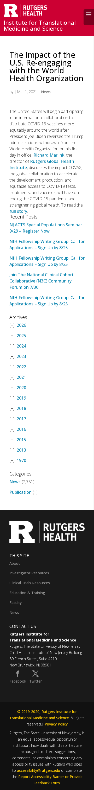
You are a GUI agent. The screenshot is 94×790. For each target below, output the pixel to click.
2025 (21, 335)
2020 (21, 387)
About (14, 563)
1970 (21, 460)
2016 (21, 429)
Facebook (17, 681)
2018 (21, 408)
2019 (21, 398)
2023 (21, 356)
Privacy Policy (56, 724)
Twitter (35, 681)
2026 (21, 325)
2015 (21, 439)
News (46, 91)
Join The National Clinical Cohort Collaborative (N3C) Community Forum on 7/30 (41, 281)
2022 (21, 367)
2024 (21, 346)
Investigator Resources (29, 572)
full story (18, 211)
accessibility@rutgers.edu (38, 770)
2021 (21, 377)
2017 (21, 419)
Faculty (15, 602)
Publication (20, 492)
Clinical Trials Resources (29, 582)
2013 (21, 450)
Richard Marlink (48, 155)
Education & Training (27, 592)
